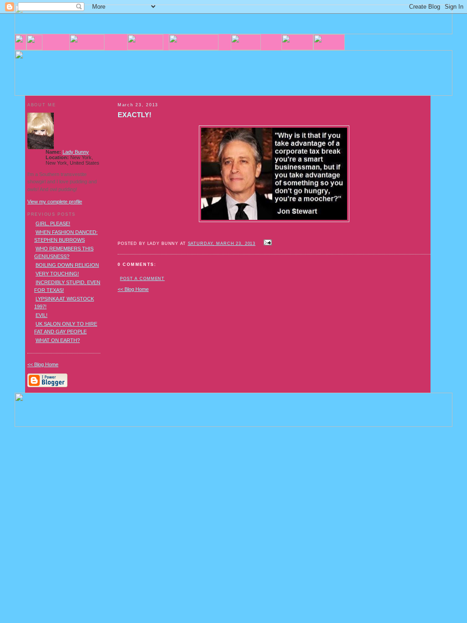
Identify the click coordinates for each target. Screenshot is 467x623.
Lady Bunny (75, 152)
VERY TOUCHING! (57, 273)
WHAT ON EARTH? (58, 340)
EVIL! (41, 315)
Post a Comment (142, 278)
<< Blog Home (133, 289)
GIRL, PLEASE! (53, 223)
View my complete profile (54, 201)
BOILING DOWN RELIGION (67, 265)
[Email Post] (266, 243)
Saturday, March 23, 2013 (222, 243)
